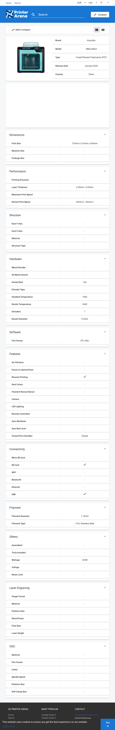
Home (8, 3)
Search (17, 3)
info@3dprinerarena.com (86, 715)
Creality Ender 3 (48, 718)
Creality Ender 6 (48, 715)
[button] (57, 135)
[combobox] (81, 3)
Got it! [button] (108, 724)
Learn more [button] (9, 726)
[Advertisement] (57, 104)
